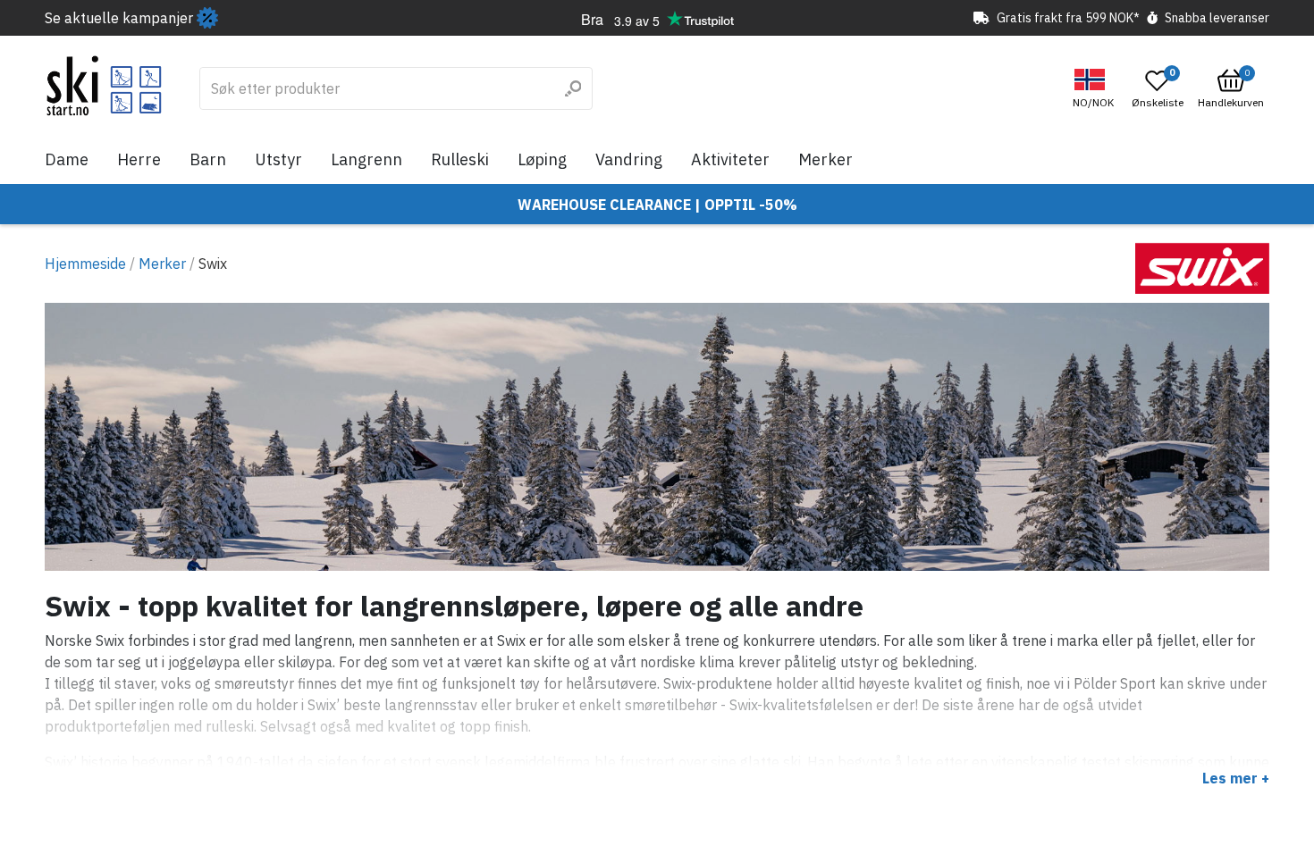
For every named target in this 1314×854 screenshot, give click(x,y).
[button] (1095, 89)
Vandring (628, 159)
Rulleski (460, 159)
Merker (825, 159)
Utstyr (278, 159)
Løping (542, 159)
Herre (139, 159)
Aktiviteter (730, 159)
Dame (66, 159)
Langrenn (366, 159)
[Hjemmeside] (104, 86)
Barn (208, 159)
